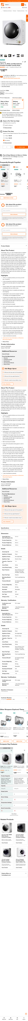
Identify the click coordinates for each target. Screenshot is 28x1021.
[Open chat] (27, 18)
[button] (14, 246)
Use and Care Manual (9, 362)
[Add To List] (23, 62)
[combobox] (12, 4)
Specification (7, 361)
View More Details (5, 86)
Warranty (6, 357)
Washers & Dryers (7, 10)
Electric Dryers (20, 10)
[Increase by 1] (12, 147)
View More (14, 813)
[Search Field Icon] (22, 4)
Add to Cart (22, 147)
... (1, 10)
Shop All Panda (5, 353)
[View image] (1, 55)
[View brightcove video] (22, 55)
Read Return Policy (7, 158)
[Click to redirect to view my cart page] (25, 4)
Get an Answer (14, 214)
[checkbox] (4, 125)
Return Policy (6, 341)
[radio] (4, 136)
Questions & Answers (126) (15, 67)
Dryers (14, 10)
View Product (5, 842)
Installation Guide (8, 359)
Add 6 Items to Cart (8, 197)
